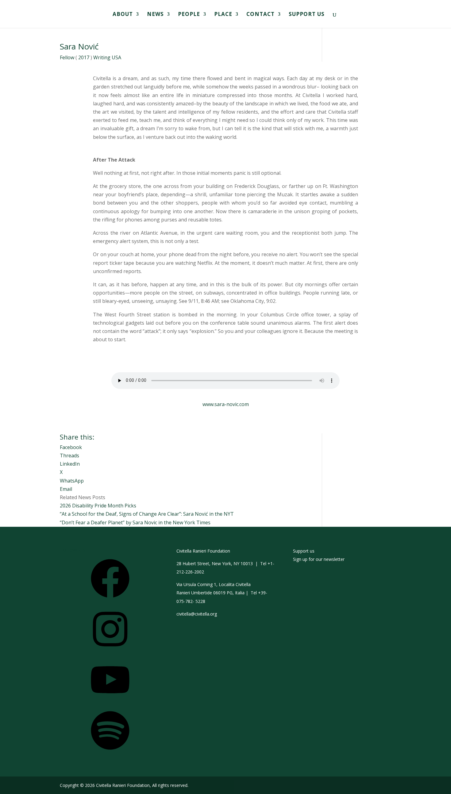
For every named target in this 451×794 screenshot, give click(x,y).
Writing (101, 57)
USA (116, 57)
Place (223, 15)
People (189, 15)
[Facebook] (110, 600)
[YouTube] (110, 701)
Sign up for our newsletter (319, 559)
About (123, 15)
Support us (303, 551)
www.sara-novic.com (225, 404)
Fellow (67, 57)
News (155, 15)
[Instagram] (110, 650)
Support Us (307, 15)
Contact (260, 15)
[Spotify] (110, 752)
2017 (83, 57)
